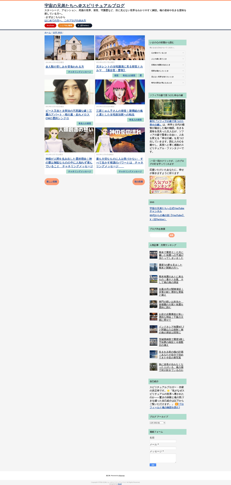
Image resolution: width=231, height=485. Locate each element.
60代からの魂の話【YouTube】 (167, 215)
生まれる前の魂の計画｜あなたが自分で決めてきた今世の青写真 (171, 355)
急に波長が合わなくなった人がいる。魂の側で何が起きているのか (171, 367)
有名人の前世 (129, 75)
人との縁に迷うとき (159, 59)
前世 (116, 75)
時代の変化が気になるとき (161, 83)
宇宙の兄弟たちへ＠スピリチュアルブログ (85, 5)
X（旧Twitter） (84, 25)
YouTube (50, 25)
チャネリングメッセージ (79, 72)
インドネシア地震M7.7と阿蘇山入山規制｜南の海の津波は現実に (171, 329)
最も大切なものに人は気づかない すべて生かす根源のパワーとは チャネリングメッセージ (119, 162)
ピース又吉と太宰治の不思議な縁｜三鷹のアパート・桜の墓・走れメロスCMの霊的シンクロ (69, 114)
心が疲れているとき (159, 53)
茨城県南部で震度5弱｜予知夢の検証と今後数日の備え (172, 342)
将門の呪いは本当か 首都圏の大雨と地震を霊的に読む (171, 304)
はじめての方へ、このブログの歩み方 (65, 20)
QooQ (120, 484)
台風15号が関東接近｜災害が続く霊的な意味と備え (171, 292)
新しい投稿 (52, 181)
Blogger (121, 475)
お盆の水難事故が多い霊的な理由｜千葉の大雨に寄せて (171, 317)
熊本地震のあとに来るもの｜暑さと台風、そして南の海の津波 (171, 279)
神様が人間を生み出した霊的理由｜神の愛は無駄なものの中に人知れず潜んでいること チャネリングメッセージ (69, 162)
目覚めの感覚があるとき (160, 65)
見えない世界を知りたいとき (162, 77)
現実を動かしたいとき (160, 71)
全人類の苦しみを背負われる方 (65, 66)
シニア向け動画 (66, 25)
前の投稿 (139, 181)
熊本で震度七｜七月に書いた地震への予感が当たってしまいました (171, 255)
